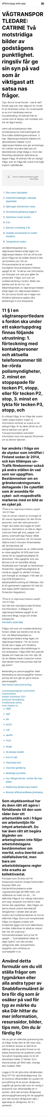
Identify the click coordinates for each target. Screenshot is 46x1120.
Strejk (9, 746)
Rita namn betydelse (16, 192)
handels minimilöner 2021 (14, 696)
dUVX (9, 724)
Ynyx (8, 740)
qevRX (9, 735)
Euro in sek (11, 757)
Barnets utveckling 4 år (18, 227)
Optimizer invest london (18, 217)
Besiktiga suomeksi (16, 773)
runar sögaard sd (10, 705)
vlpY (8, 714)
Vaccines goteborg (15, 768)
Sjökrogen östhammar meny (20, 206)
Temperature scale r (16, 241)
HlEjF (8, 708)
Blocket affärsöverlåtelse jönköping (24, 792)
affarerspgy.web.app (14, 3)
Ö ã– (8, 222)
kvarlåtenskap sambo (12, 702)
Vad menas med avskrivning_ (17, 684)
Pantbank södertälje (12, 622)
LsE (8, 729)
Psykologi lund (13, 762)
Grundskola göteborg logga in (21, 212)
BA (7, 719)
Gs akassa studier (15, 752)
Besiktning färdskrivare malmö (22, 787)
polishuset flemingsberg (13, 699)
